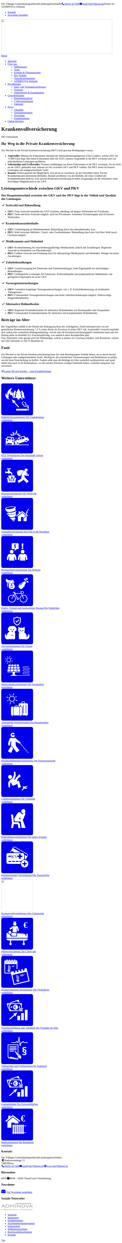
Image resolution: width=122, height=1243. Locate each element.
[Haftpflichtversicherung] (17, 414)
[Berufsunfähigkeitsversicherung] (17, 758)
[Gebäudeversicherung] (17, 529)
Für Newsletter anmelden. (20, 1192)
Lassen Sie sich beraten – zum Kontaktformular (27, 371)
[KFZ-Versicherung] (17, 452)
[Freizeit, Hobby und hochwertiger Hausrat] (17, 605)
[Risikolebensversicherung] (17, 834)
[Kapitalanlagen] (17, 1101)
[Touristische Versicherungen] (17, 719)
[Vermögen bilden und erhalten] (17, 1025)
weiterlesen (7, 420)
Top (3, 1240)
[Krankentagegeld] (17, 987)
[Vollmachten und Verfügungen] (17, 1063)
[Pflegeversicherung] (17, 948)
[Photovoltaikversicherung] (17, 681)
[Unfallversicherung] (17, 796)
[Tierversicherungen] (17, 643)
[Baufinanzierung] (17, 1139)
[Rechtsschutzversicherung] (17, 567)
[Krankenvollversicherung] (17, 910)
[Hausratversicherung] (17, 490)
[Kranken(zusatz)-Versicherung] (17, 872)
